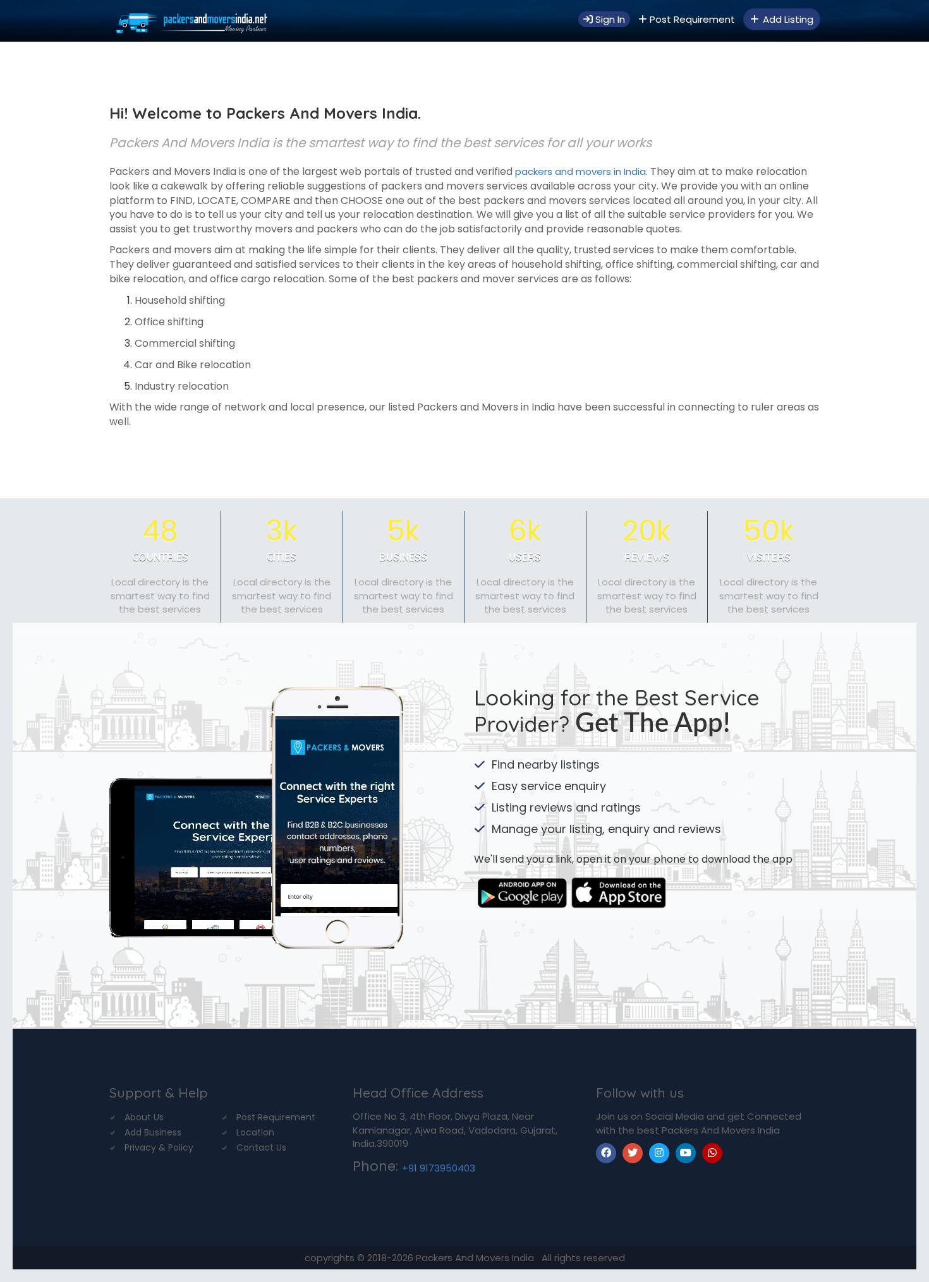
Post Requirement (691, 19)
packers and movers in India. (580, 171)
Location (255, 1132)
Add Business (152, 1132)
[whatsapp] (712, 1153)
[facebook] (606, 1153)
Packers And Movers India (476, 1257)
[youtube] (686, 1153)
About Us (144, 1117)
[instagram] (659, 1153)
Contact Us (261, 1147)
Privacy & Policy (158, 1147)
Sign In (609, 19)
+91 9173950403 (438, 1168)
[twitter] (632, 1153)
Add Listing (786, 19)
